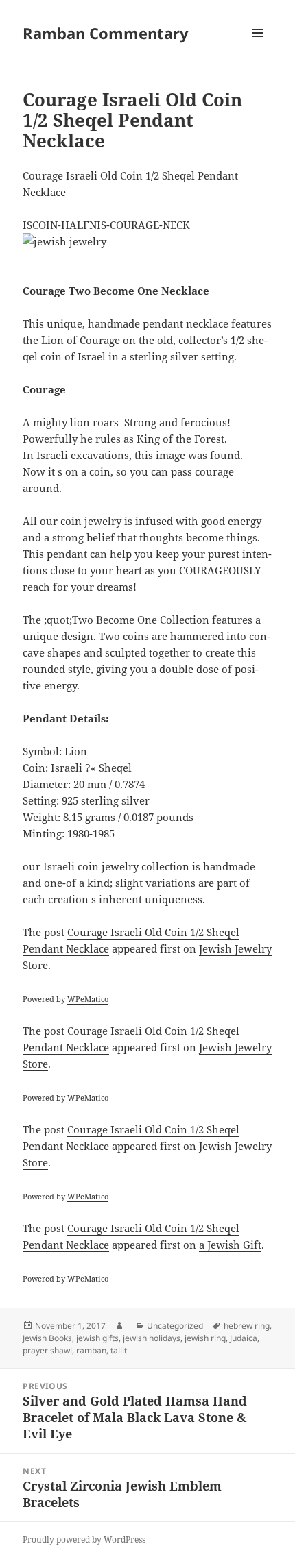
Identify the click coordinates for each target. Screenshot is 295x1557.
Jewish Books (47, 1338)
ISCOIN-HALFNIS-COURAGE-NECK (106, 225)
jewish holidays (151, 1338)
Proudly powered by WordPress (84, 1539)
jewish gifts (97, 1338)
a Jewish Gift (230, 1244)
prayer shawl (47, 1350)
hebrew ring (247, 1326)
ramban (91, 1350)
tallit (118, 1350)
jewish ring (205, 1338)
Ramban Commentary (106, 33)
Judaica (243, 1338)
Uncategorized (175, 1326)
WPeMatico (87, 999)
